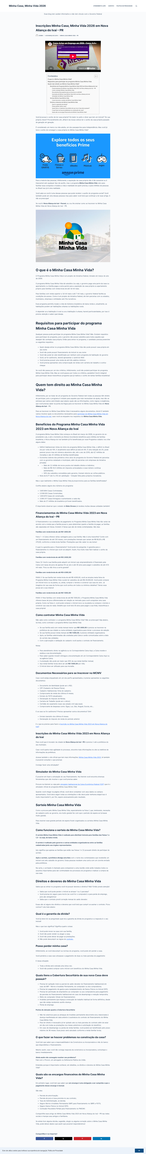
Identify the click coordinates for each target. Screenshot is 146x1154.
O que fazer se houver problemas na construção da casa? (68, 110)
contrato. (70, 939)
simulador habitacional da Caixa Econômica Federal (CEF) (82, 784)
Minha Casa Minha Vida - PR (69, 35)
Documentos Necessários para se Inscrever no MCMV (67, 92)
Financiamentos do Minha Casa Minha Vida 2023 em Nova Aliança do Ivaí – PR (74, 88)
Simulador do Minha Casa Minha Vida (62, 96)
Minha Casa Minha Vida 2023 (90, 757)
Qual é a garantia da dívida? (59, 104)
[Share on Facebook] (44, 1138)
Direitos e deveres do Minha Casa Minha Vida (64, 102)
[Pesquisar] (136, 6)
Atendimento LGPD (99, 6)
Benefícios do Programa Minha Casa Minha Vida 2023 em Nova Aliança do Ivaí (73, 86)
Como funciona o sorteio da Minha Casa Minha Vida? (66, 100)
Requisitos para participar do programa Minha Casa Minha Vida (70, 81)
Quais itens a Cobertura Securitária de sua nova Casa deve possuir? (71, 108)
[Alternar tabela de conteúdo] (95, 76)
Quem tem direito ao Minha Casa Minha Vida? (63, 84)
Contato (111, 6)
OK (139, 1150)
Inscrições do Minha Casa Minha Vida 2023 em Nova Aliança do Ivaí (71, 94)
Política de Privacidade (55, 1150)
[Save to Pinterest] (82, 1138)
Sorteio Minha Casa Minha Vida (59, 98)
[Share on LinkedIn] (101, 1138)
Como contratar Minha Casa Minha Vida (63, 90)
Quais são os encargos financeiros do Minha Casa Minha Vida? (69, 112)
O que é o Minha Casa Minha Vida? (60, 79)
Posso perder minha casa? (59, 106)
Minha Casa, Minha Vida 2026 (27, 5)
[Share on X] (63, 1138)
